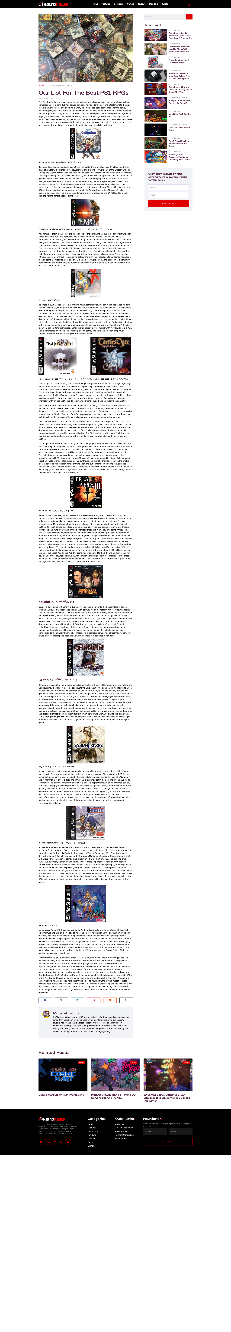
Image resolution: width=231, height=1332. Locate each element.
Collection (119, 4)
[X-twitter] (48, 1141)
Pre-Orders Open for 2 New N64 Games (179, 61)
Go (189, 16)
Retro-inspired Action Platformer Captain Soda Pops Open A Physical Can (180, 35)
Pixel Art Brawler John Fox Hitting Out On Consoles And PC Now (113, 1096)
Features (106, 4)
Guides (164, 4)
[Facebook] (41, 1141)
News (95, 4)
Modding (153, 4)
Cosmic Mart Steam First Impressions (61, 1094)
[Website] (78, 1013)
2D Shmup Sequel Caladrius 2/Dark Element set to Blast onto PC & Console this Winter (167, 1097)
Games (130, 4)
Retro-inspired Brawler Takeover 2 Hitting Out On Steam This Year (180, 89)
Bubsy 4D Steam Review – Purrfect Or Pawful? (180, 101)
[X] (74, 1013)
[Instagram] (71, 1013)
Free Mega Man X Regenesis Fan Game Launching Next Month (179, 157)
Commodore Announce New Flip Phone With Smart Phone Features (179, 49)
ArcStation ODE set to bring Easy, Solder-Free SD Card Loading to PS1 (179, 76)
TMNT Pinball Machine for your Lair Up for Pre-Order (180, 143)
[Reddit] (68, 1141)
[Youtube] (54, 1141)
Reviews (142, 4)
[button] (45, 1000)
